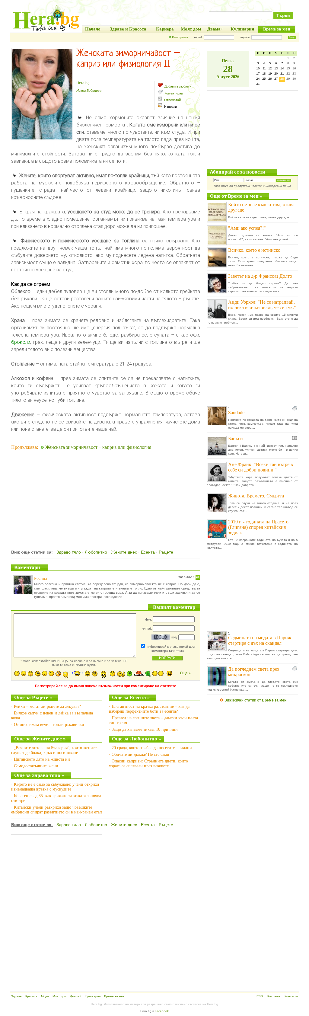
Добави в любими (177, 86)
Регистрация (180, 37)
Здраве (16, 996)
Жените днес (124, 552)
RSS (259, 996)
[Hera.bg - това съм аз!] (46, 31)
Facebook (162, 1011)
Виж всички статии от (255, 700)
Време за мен (114, 996)
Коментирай (173, 93)
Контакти (291, 996)
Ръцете (166, 552)
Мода (45, 996)
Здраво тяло (68, 552)
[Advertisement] (105, 490)
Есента (148, 552)
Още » (185, 673)
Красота (31, 996)
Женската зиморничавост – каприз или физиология (98, 447)
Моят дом (59, 996)
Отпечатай (172, 100)
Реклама (273, 996)
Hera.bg (83, 83)
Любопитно (96, 552)
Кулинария (92, 996)
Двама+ (75, 996)
